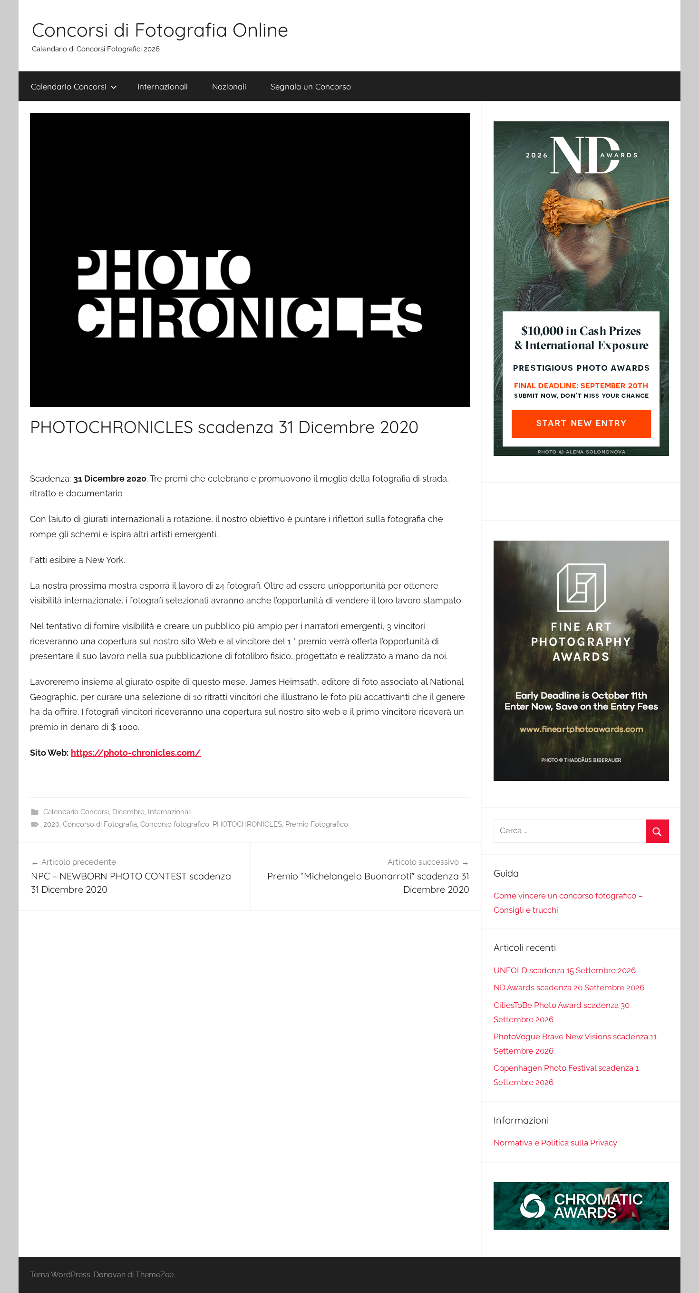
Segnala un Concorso (311, 86)
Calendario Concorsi (69, 86)
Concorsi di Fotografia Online (160, 29)
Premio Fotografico (316, 824)
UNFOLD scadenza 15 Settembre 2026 (565, 970)
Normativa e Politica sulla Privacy (555, 1142)
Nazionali (229, 86)
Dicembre (128, 812)
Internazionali (162, 86)
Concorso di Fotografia (100, 824)
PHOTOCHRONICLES (247, 824)
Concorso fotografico (174, 824)
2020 (51, 824)
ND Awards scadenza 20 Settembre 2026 (569, 987)
